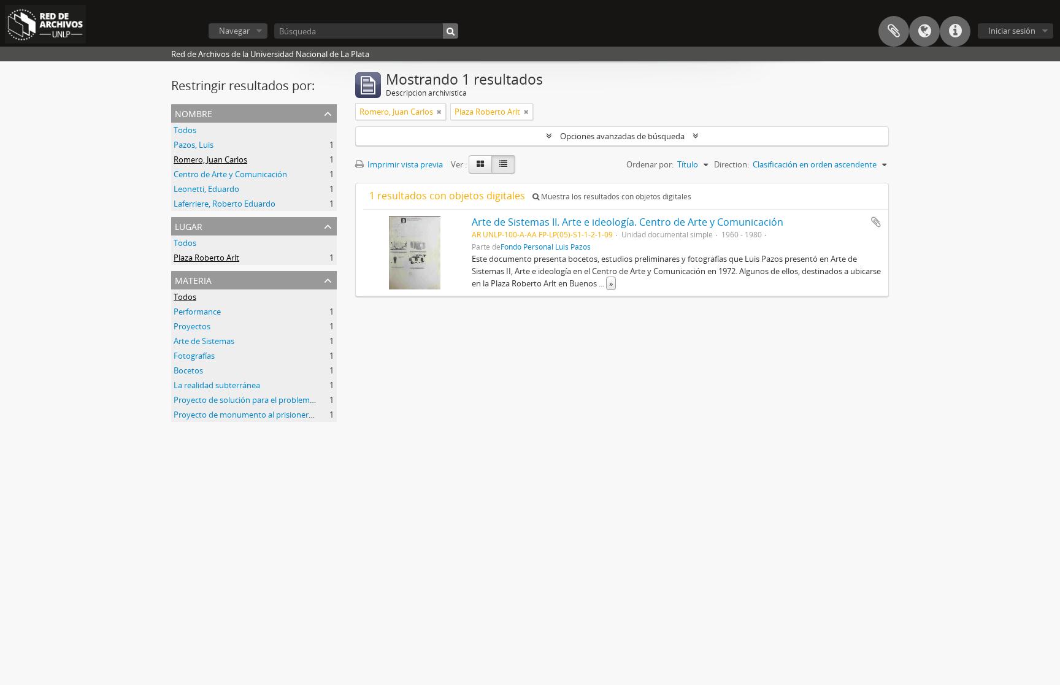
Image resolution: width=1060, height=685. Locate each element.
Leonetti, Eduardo (206, 188)
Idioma (924, 31)
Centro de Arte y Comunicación (230, 174)
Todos (185, 130)
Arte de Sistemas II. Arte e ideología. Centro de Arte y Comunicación (627, 222)
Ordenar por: (650, 164)
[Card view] (480, 164)
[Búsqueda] (450, 31)
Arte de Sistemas (204, 340)
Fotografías (194, 355)
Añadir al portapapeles (876, 222)
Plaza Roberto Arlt (206, 257)
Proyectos (192, 326)
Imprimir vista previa (404, 164)
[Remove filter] (439, 111)
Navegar (234, 30)
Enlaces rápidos (955, 31)
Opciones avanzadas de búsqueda (622, 136)
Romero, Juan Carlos (210, 159)
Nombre (193, 112)
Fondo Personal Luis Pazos (546, 246)
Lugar (188, 225)
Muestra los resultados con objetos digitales (615, 196)
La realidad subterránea (217, 385)
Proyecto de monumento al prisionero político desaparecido (283, 414)
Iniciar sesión (1011, 30)
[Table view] (503, 164)
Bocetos (188, 370)
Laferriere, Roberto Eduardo (224, 203)
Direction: (731, 164)
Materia (193, 279)
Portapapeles (893, 31)
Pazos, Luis (193, 144)
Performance (197, 311)
